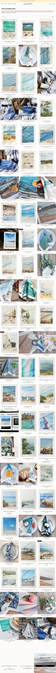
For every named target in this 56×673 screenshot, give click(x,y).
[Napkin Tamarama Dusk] (9, 551)
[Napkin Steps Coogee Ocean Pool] (46, 603)
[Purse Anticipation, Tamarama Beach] (28, 109)
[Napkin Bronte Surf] (28, 56)
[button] (5, 4)
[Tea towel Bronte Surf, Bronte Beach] (46, 474)
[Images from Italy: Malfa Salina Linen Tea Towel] (46, 368)
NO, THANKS (45, 668)
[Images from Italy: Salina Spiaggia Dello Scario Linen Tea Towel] (28, 316)
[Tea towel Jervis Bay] (28, 213)
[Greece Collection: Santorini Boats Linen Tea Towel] (28, 654)
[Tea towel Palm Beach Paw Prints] (28, 342)
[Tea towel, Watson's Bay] (28, 239)
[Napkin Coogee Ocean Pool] (46, 239)
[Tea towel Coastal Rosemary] (46, 265)
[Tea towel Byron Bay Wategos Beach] (9, 499)
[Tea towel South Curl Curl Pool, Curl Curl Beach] (28, 578)
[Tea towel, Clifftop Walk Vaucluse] (28, 446)
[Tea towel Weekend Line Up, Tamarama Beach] (28, 368)
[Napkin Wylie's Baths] (46, 342)
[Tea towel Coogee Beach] (9, 421)
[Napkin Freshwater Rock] (9, 603)
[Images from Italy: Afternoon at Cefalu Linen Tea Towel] (9, 316)
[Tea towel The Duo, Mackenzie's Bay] (28, 551)
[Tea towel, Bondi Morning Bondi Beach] (46, 187)
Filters (3, 16)
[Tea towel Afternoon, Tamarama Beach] (28, 161)
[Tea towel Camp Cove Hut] (28, 394)
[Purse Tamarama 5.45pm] (46, 628)
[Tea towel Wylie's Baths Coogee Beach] (28, 29)
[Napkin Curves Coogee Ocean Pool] (28, 526)
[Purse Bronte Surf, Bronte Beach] (9, 109)
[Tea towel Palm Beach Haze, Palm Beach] (46, 213)
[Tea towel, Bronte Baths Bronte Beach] (46, 499)
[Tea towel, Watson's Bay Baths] (28, 499)
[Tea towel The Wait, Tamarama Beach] (28, 82)
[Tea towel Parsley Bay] (28, 421)
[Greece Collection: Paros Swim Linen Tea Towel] (9, 394)
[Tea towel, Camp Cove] (46, 290)
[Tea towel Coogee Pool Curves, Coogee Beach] (28, 187)
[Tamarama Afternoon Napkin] (28, 628)
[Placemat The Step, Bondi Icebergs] (9, 628)
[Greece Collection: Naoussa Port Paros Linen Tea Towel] (46, 446)
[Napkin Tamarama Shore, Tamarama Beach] (9, 290)
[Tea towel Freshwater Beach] (9, 239)
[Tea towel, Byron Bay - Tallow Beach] (9, 82)
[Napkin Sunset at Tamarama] (28, 603)
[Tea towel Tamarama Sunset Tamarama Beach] (46, 29)
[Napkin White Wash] (46, 526)
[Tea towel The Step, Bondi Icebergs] (9, 29)
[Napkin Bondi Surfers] (28, 474)
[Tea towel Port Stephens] (28, 265)
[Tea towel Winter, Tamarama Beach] (9, 134)
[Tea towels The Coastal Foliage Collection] (9, 446)
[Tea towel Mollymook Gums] (9, 56)
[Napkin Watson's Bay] (9, 368)
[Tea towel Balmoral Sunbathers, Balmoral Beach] (46, 161)
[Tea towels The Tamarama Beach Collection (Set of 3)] (9, 654)
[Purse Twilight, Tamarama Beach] (9, 161)
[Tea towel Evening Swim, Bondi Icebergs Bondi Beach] (46, 421)
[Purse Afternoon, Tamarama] (46, 82)
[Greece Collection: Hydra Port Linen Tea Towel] (9, 213)
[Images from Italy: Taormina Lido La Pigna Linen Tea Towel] (46, 551)
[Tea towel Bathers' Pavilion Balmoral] (9, 342)
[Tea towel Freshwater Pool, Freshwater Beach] (9, 187)
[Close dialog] (55, 655)
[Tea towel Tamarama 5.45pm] (28, 134)
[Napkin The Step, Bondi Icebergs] (28, 290)
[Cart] (54, 4)
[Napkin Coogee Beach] (9, 474)
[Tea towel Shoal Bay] (46, 394)
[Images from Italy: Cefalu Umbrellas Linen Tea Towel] (9, 578)
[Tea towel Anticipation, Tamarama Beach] (46, 56)
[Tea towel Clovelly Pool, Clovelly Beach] (46, 134)
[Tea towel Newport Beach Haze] (46, 578)
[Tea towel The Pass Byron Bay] (46, 316)
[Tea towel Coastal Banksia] (46, 109)
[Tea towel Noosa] (9, 265)
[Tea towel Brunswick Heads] (9, 526)
